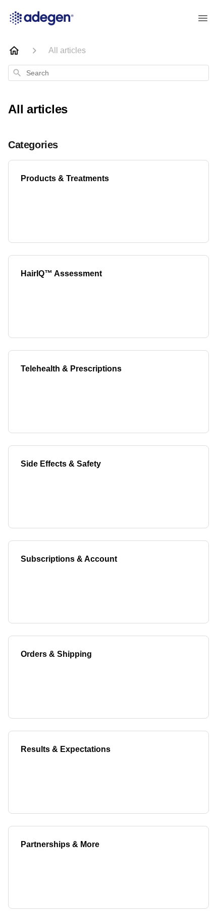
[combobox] (108, 73)
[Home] (14, 51)
